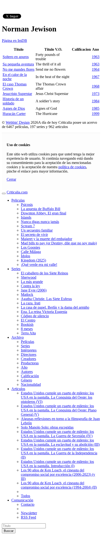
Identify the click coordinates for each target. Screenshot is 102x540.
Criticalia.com (17, 192)
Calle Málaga (31, 252)
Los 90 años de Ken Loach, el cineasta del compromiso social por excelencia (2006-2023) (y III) (58, 474)
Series (15, 269)
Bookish (27, 324)
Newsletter (29, 513)
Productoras (30, 363)
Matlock (27, 294)
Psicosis (27, 205)
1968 (95, 86)
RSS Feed (28, 517)
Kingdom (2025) (33, 260)
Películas (27, 342)
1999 (95, 114)
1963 (95, 57)
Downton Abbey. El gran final (43, 213)
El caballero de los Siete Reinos (44, 273)
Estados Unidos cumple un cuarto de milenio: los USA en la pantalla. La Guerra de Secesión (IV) (57, 434)
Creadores (28, 359)
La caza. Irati (30, 303)
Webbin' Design (18, 122)
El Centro (28, 320)
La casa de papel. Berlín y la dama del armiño (55, 307)
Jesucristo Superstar (17, 94)
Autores (27, 372)
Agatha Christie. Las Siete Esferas (46, 299)
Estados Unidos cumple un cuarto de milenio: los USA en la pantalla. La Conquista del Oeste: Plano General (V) (59, 410)
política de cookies (72, 167)
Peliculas (18, 200)
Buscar (9, 531)
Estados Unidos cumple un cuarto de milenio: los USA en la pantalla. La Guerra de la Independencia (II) (59, 453)
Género (26, 380)
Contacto (27, 504)
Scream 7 (28, 226)
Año (24, 367)
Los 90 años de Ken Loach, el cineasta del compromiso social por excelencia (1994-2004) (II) (59, 485)
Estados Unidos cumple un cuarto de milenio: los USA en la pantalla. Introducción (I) (57, 464)
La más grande (32, 282)
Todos (25, 496)
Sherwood (28, 277)
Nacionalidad (31, 384)
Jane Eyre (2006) (33, 290)
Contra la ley (30, 286)
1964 (95, 69)
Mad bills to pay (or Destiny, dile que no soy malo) (59, 243)
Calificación (30, 376)
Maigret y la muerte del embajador (46, 239)
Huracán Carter (14, 114)
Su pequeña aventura (18, 64)
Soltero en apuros (16, 57)
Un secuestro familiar (37, 230)
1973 (95, 94)
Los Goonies (30, 247)
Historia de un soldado (13, 101)
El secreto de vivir (34, 235)
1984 (95, 101)
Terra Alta (28, 333)
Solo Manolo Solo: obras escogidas (47, 427)
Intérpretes (29, 350)
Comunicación (22, 500)
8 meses (27, 329)
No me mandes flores (18, 69)
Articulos (18, 389)
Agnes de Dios (14, 108)
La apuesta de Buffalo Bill (40, 209)
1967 (95, 77)
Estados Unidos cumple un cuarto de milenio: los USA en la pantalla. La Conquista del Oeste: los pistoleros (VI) (57, 397)
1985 (95, 108)
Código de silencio (35, 316)
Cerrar (11, 179)
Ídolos (25, 256)
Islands (26, 217)
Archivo (17, 337)
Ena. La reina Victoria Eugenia (44, 312)
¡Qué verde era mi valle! (39, 265)
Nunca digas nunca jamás (40, 222)
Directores (28, 354)
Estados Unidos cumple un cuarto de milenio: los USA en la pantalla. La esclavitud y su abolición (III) (60, 442)
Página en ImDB (14, 41)
